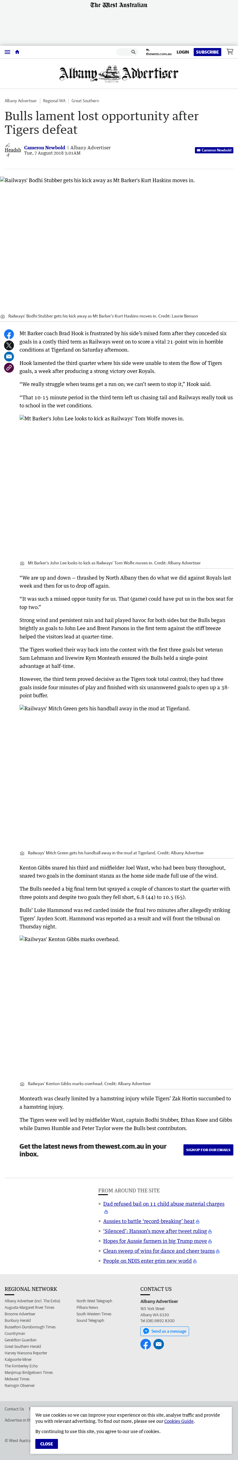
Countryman (15, 1333)
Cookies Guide (179, 1421)
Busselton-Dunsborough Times (30, 1327)
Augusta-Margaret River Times (29, 1307)
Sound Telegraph (90, 1320)
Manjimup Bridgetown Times (29, 1372)
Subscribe (207, 52)
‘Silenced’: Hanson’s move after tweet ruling (155, 1231)
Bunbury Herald (18, 1320)
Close (46, 1443)
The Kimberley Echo (21, 1366)
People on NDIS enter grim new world (147, 1261)
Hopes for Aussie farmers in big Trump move (155, 1241)
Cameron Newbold (216, 150)
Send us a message (169, 1331)
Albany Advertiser (21, 100)
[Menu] (7, 52)
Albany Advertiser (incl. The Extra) (32, 1301)
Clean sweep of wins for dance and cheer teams (159, 1251)
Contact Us (14, 1408)
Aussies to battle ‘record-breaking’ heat (149, 1221)
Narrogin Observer (20, 1385)
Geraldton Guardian (21, 1340)
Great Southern (85, 100)
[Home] (17, 52)
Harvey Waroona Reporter (26, 1353)
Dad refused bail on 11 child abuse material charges (163, 1204)
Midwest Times (17, 1379)
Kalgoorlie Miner (18, 1359)
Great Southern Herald (23, 1346)
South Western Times (94, 1314)
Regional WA (54, 100)
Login (183, 52)
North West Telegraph (94, 1301)
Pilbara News (87, 1307)
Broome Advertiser (20, 1314)
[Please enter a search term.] (134, 52)
